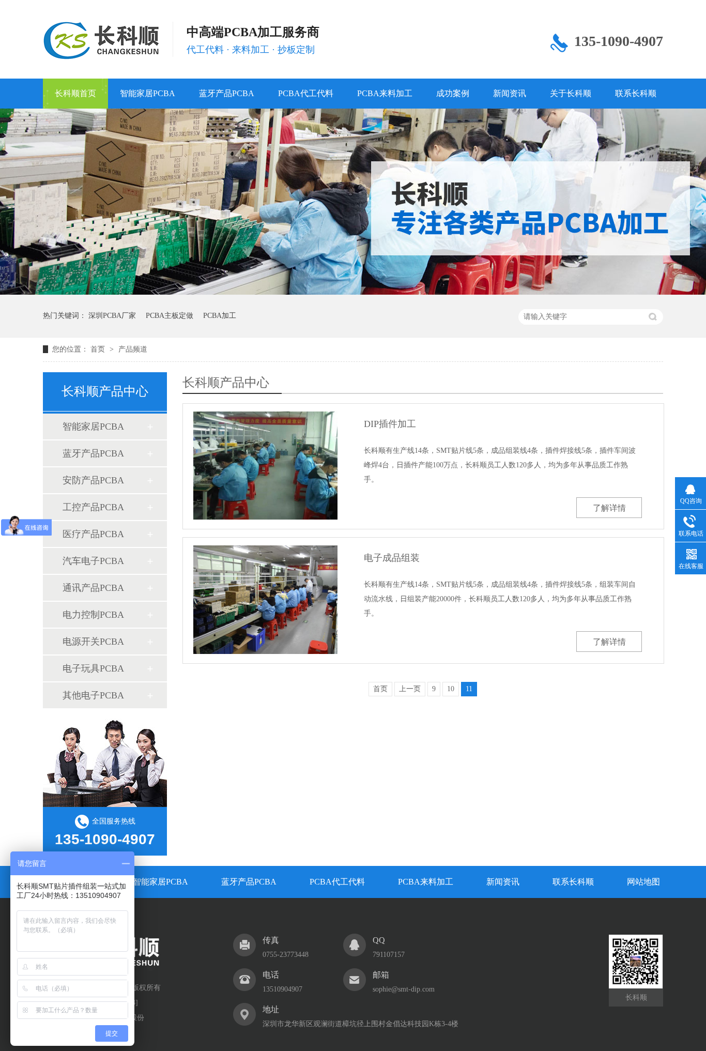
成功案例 (452, 93)
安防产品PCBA (93, 480)
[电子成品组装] (265, 599)
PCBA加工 (219, 315)
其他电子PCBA (93, 695)
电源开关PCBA (93, 641)
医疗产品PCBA (93, 534)
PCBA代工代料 (305, 93)
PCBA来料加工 (384, 93)
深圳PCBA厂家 (112, 315)
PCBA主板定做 (169, 315)
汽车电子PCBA (93, 561)
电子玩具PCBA (93, 668)
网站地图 (643, 881)
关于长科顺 (570, 93)
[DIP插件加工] (265, 466)
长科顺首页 (75, 93)
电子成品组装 (392, 558)
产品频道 (132, 349)
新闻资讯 (509, 93)
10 (450, 689)
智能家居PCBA (147, 93)
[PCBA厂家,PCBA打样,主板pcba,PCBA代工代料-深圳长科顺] (101, 41)
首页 (98, 349)
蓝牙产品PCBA (226, 93)
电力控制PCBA (93, 615)
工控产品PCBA (93, 507)
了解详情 (609, 508)
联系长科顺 (635, 93)
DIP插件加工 (390, 424)
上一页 (410, 689)
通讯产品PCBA (93, 588)
